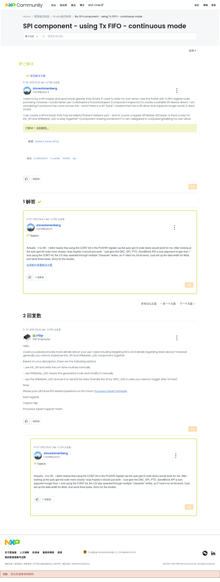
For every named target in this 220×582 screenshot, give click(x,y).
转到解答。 (42, 128)
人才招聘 (24, 552)
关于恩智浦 (11, 552)
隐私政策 (9, 564)
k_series (55, 158)
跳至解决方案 (38, 76)
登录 (213, 5)
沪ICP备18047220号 (127, 552)
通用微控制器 (41, 16)
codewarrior (41, 158)
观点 (73, 5)
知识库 (63, 5)
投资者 (35, 552)
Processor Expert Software (110, 391)
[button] (177, 91)
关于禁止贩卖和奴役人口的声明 (46, 564)
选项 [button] (191, 50)
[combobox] (118, 36)
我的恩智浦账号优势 (15, 557)
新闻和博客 (48, 552)
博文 (82, 5)
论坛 (53, 5)
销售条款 (28, 564)
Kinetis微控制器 (62, 16)
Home (26, 16)
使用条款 (18, 564)
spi (74, 158)
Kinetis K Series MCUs (47, 141)
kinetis (66, 158)
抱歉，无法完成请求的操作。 (19, 574)
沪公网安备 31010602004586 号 (102, 552)
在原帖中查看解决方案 (39, 265)
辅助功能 (66, 564)
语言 (197, 5)
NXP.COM (94, 5)
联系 (60, 552)
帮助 (205, 5)
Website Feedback (81, 564)
